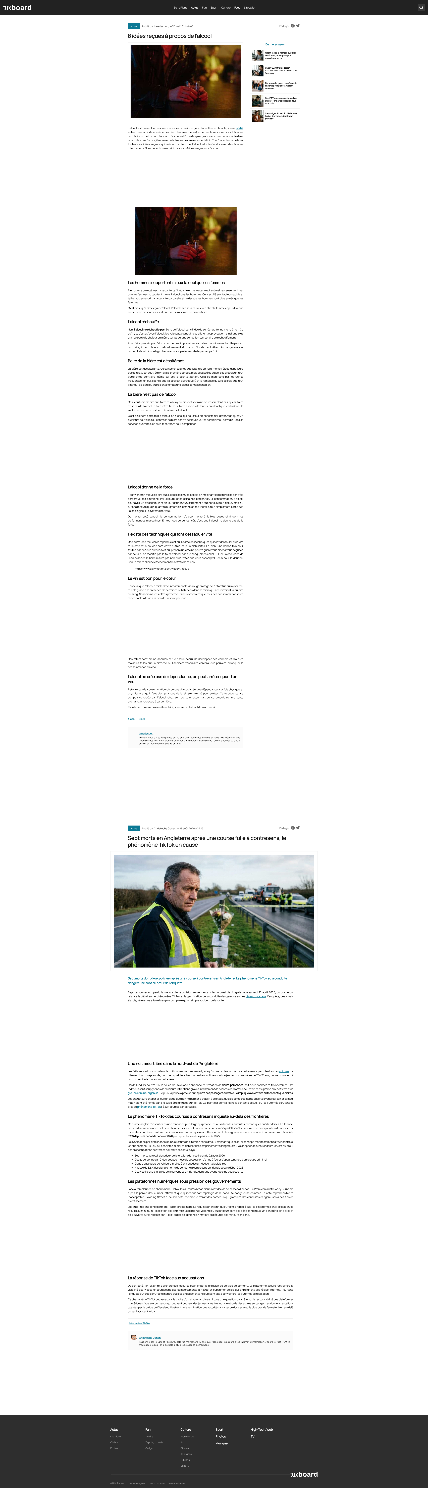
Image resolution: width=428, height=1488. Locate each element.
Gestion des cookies (176, 1483)
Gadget (149, 1448)
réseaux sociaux (256, 996)
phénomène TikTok (149, 1107)
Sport (214, 7)
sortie (239, 128)
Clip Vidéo (115, 1436)
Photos (114, 1448)
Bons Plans (180, 7)
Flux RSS (161, 1483)
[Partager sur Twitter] (298, 25)
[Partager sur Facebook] (293, 25)
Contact (151, 1483)
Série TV (185, 1465)
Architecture (187, 1436)
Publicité (185, 1459)
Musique (222, 1443)
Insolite (149, 1436)
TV (252, 1436)
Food (237, 7)
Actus (194, 7)
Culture (226, 7)
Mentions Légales (137, 1483)
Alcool (131, 719)
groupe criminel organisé (143, 1093)
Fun (204, 7)
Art (182, 1442)
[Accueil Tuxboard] (17, 7)
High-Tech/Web (262, 1429)
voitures (284, 1071)
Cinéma (114, 1442)
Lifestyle (249, 7)
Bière (142, 719)
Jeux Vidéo (186, 1454)
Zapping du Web (154, 1442)
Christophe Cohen (165, 828)
